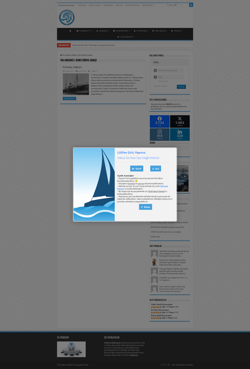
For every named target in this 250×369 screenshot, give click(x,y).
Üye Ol (138, 168)
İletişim (147, 207)
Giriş (157, 168)
